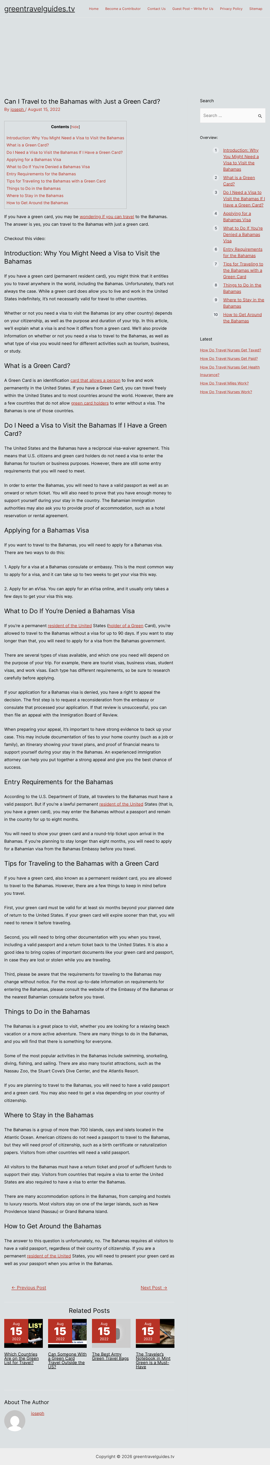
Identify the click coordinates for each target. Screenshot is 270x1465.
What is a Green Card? (28, 145)
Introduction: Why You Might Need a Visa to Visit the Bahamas (65, 137)
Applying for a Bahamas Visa (34, 159)
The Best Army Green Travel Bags (110, 1356)
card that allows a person (95, 380)
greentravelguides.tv (39, 8)
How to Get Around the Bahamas (37, 202)
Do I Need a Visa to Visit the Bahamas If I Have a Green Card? (65, 152)
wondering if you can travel (107, 216)
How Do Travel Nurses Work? (226, 392)
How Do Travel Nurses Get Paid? (229, 358)
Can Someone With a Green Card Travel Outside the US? (67, 1360)
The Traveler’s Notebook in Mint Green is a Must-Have (153, 1360)
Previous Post (28, 1287)
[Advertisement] (135, 49)
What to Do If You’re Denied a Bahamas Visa (48, 166)
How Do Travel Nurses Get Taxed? (230, 350)
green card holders (90, 403)
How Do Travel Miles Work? (224, 383)
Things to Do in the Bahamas (34, 188)
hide (75, 127)
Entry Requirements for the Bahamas (41, 174)
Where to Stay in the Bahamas (35, 195)
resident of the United (70, 625)
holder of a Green (125, 625)
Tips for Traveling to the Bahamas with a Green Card (56, 181)
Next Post (154, 1287)
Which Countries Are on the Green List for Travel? (21, 1358)
